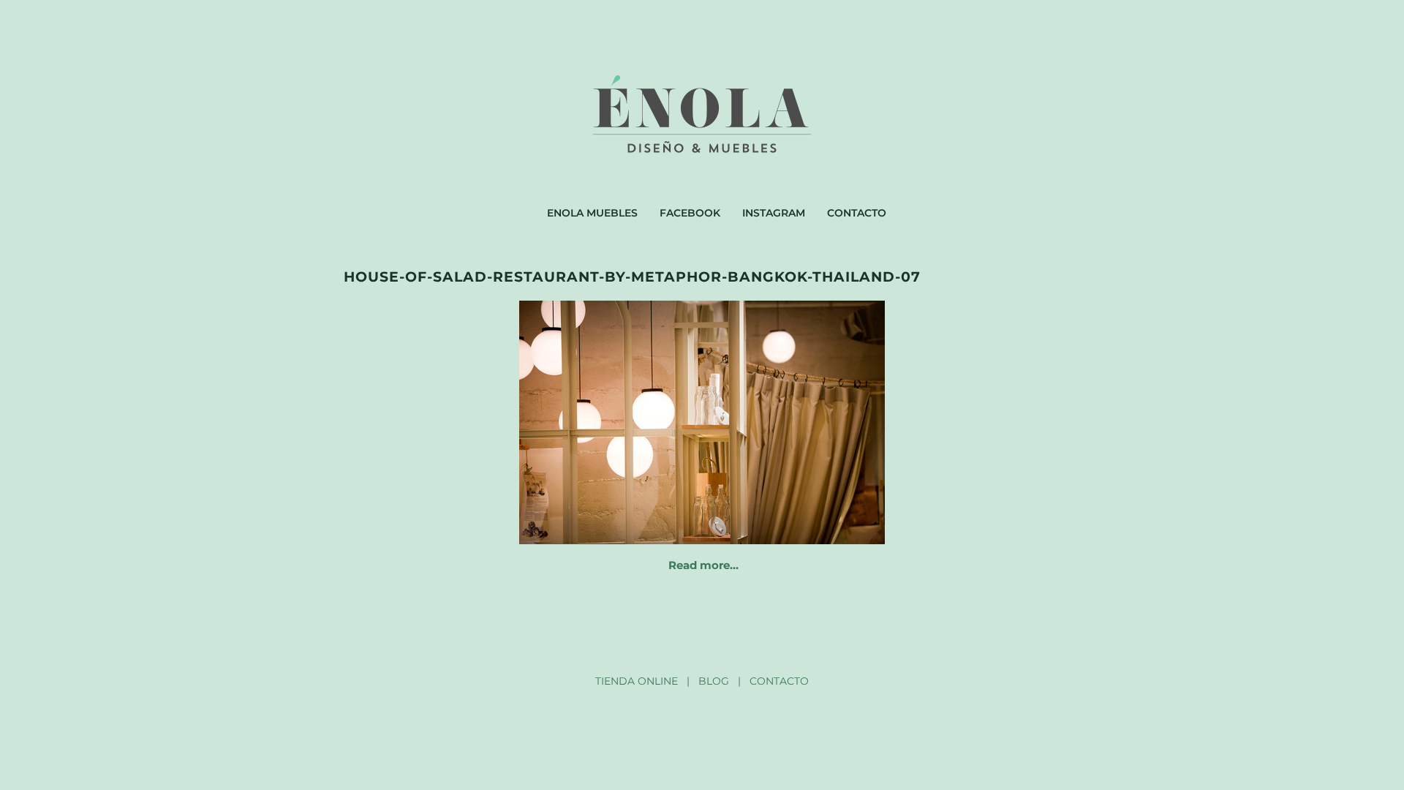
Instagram (773, 212)
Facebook (690, 212)
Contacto (856, 212)
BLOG (713, 681)
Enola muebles (592, 212)
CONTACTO (779, 681)
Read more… (703, 565)
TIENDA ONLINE (636, 681)
